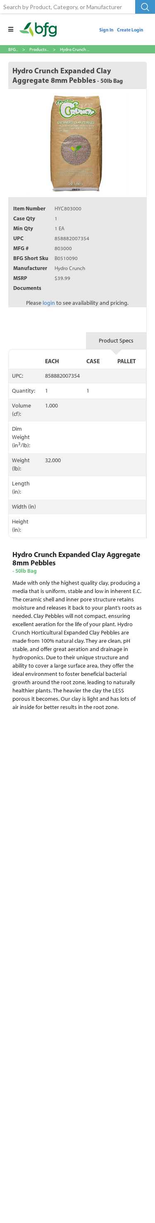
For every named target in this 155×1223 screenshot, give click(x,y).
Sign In (106, 30)
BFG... (13, 49)
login (49, 302)
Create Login (130, 30)
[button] (10, 29)
